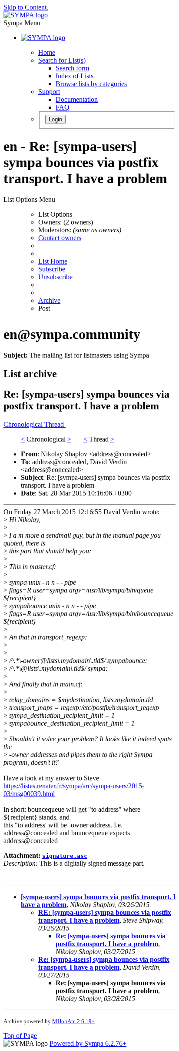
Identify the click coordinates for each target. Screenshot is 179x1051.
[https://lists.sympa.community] (25, 15)
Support (49, 91)
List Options (55, 214)
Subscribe (51, 269)
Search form (72, 68)
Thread (55, 424)
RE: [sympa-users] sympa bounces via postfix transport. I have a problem (104, 916)
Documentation (77, 99)
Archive (49, 300)
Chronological (23, 424)
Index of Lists (74, 76)
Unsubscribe (55, 277)
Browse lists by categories (91, 83)
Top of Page (20, 1035)
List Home (52, 261)
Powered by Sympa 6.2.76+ (88, 1043)
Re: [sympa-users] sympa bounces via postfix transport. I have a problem (111, 939)
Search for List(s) (62, 60)
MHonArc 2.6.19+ (73, 1021)
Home (46, 52)
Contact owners (59, 237)
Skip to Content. (25, 7)
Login (55, 119)
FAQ (63, 107)
